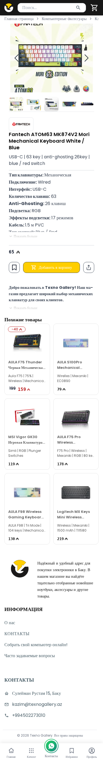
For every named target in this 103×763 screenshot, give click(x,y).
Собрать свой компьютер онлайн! (36, 645)
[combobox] (52, 7)
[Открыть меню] (31, 751)
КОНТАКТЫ (16, 634)
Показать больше (25, 236)
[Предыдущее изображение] (16, 58)
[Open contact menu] (51, 745)
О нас (9, 623)
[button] (94, 8)
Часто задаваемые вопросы (29, 656)
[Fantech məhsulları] (21, 124)
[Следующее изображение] (86, 58)
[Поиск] (78, 7)
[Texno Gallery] (8, 7)
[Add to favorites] (14, 267)
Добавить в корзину (55, 267)
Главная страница (19, 18)
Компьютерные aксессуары (64, 18)
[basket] (94, 7)
